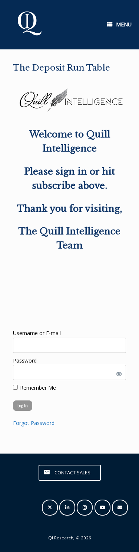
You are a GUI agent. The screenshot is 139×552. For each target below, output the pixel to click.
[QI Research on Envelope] (120, 508)
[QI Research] (28, 25)
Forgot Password (33, 422)
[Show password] (117, 372)
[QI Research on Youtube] (102, 508)
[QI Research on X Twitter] (50, 508)
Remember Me (37, 387)
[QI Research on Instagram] (85, 508)
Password (25, 360)
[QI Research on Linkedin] (67, 508)
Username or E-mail (37, 333)
